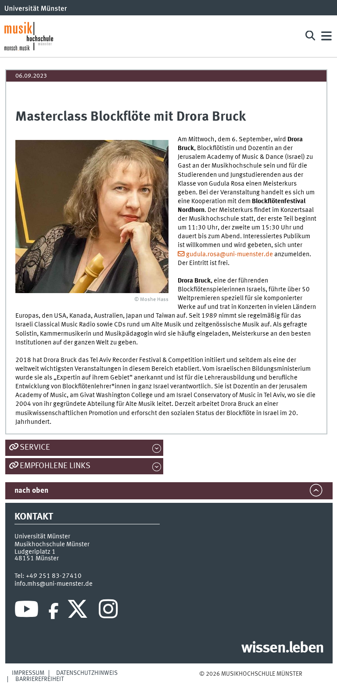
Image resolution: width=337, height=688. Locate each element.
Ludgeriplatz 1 (35, 551)
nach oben (31, 490)
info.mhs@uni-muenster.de (53, 584)
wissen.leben (282, 648)
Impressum (28, 673)
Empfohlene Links (55, 466)
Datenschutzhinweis (87, 673)
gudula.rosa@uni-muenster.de (229, 254)
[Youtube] (26, 611)
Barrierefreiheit (39, 679)
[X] (79, 611)
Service (35, 448)
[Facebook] (53, 611)
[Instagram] (108, 611)
